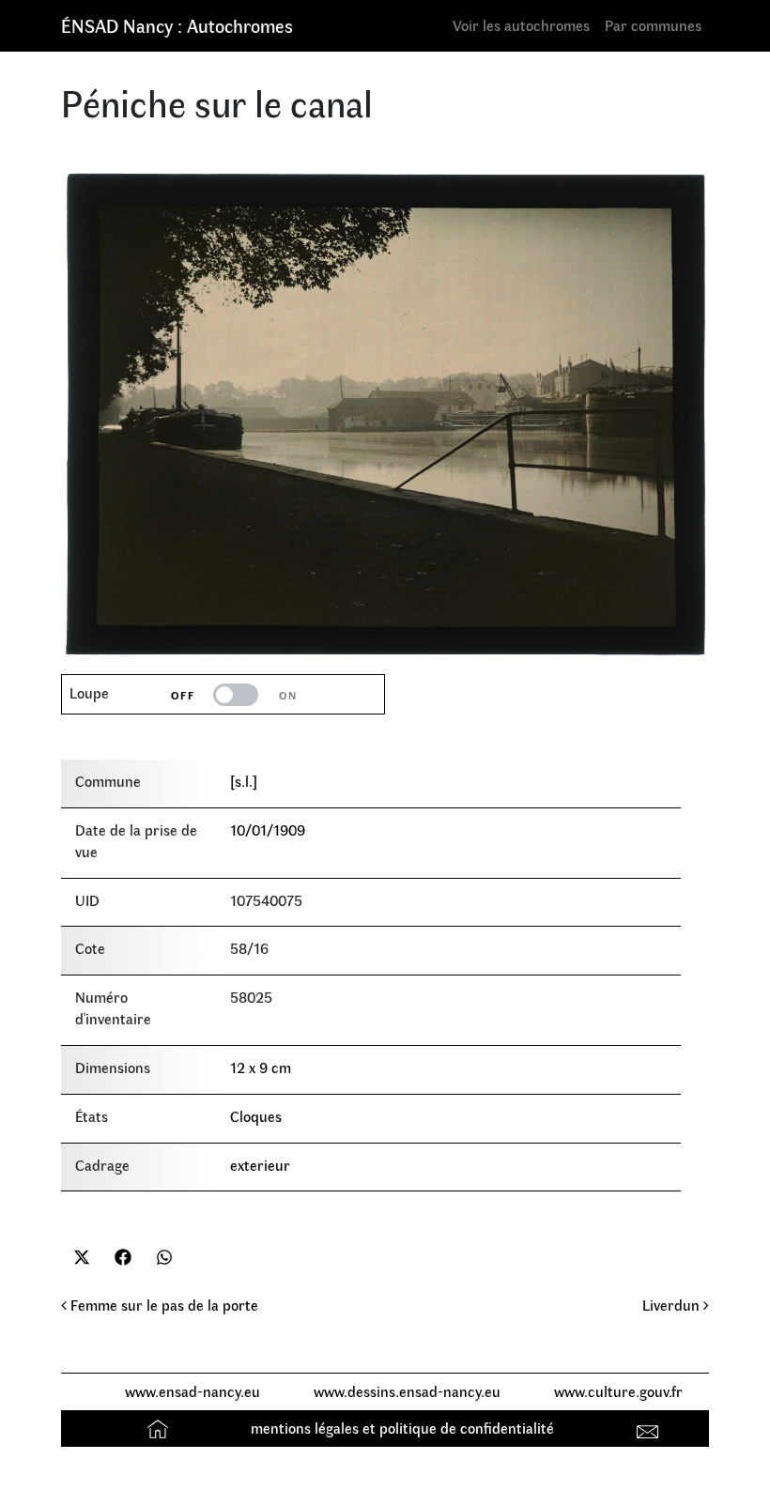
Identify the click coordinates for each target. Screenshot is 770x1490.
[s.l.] (243, 781)
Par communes (653, 25)
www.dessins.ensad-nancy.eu (407, 1391)
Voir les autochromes (521, 25)
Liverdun (672, 1304)
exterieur (260, 1165)
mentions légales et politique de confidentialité (402, 1427)
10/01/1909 (267, 829)
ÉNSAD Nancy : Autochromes (177, 25)
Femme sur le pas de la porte (162, 1304)
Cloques (256, 1116)
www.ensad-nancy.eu (192, 1391)
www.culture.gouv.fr (618, 1391)
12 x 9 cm (260, 1067)
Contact (650, 1427)
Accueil (160, 1427)
